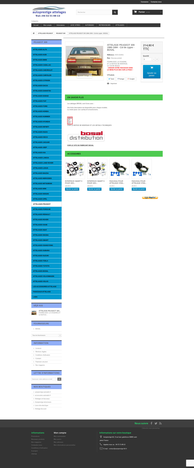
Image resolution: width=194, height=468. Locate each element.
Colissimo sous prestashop (151, 428)
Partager (121, 79)
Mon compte (47, 25)
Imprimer (113, 83)
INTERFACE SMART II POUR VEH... (73, 182)
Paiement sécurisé (41, 362)
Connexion (144, 2)
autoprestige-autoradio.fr (43, 392)
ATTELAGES (120, 25)
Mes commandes (60, 436)
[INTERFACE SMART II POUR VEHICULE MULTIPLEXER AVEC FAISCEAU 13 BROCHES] (75, 169)
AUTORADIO (89, 25)
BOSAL (37, 329)
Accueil (36, 25)
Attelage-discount (40, 409)
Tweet (112, 79)
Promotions (35, 436)
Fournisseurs (41, 323)
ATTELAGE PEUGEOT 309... (50, 311)
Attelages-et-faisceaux (42, 399)
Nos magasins (40, 365)
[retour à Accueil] (34, 33)
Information (41, 343)
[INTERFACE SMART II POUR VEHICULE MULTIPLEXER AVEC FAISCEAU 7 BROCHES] (97, 169)
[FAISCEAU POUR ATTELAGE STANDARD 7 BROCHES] (119, 169)
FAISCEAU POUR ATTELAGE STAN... (116, 182)
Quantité (146, 56)
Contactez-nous (156, 2)
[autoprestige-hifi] (52, 11)
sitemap (34, 454)
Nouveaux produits (37, 439)
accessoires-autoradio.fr (43, 395)
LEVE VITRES (75, 25)
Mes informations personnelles (64, 445)
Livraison (38, 348)
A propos (38, 358)
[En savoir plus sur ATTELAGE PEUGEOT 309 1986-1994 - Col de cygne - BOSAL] (34, 312)
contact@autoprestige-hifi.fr (118, 449)
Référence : (111, 55)
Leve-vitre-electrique (41, 405)
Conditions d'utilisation (42, 355)
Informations (61, 25)
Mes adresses (58, 442)
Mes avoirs (57, 439)
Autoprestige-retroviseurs (43, 402)
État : (109, 58)
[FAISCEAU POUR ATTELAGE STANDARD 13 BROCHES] (142, 169)
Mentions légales (40, 352)
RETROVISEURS (104, 25)
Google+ (132, 79)
